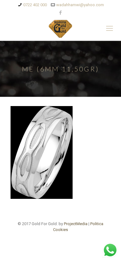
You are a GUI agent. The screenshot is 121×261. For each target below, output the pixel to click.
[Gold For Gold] (60, 28)
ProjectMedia (75, 223)
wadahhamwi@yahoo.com (80, 4)
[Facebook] (60, 12)
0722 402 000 (35, 4)
